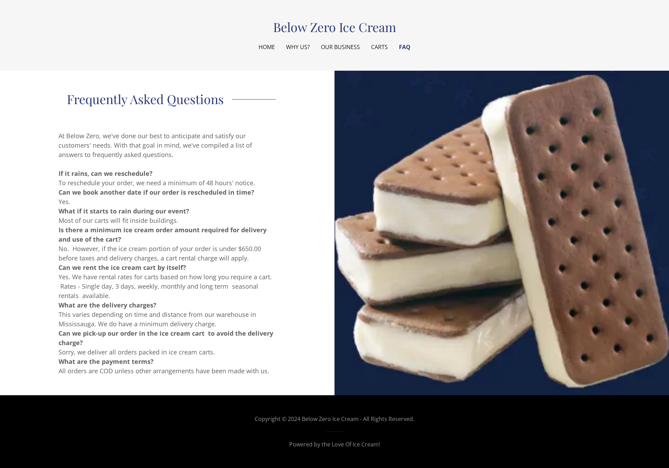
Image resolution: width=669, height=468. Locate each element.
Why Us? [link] (298, 47)
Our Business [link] (340, 47)
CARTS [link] (379, 47)
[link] (334, 29)
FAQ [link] (404, 47)
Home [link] (267, 47)
